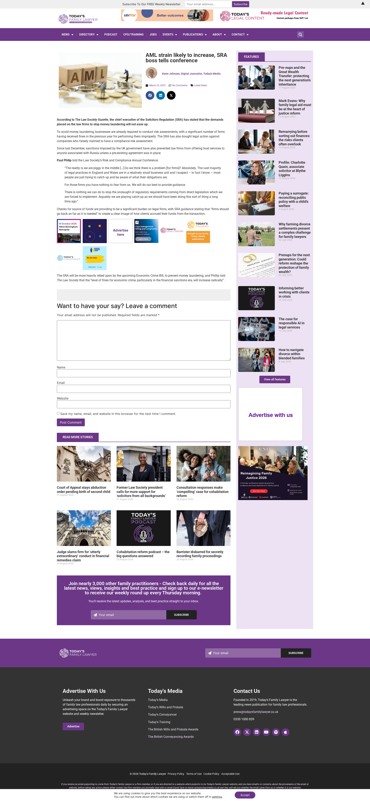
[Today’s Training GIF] (198, 242)
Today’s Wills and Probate (165, 707)
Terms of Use (194, 773)
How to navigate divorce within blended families (292, 354)
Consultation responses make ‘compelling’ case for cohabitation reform (203, 491)
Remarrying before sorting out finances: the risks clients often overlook (294, 138)
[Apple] (285, 732)
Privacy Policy (176, 773)
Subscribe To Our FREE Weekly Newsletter (151, 4)
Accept (245, 795)
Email (61, 382)
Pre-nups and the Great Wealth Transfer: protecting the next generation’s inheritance (295, 76)
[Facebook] (237, 732)
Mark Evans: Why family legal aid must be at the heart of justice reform (295, 107)
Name (61, 367)
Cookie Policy (211, 773)
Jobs (153, 34)
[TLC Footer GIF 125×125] (69, 242)
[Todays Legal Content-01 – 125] (172, 242)
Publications (193, 34)
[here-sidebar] (270, 440)
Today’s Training (159, 722)
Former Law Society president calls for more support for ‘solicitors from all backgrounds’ (141, 491)
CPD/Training (133, 34)
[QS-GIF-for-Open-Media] (95, 242)
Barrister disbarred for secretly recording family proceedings (200, 554)
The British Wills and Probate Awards (173, 729)
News (66, 34)
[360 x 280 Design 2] (273, 499)
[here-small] (120, 242)
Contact (238, 34)
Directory (87, 34)
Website (62, 398)
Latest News (200, 85)
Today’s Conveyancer (162, 714)
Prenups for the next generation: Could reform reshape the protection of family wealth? (294, 263)
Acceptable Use (230, 773)
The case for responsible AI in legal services (291, 323)
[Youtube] (266, 732)
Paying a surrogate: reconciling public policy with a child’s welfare (294, 199)
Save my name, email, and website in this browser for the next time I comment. (118, 413)
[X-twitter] (247, 732)
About (217, 34)
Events (168, 34)
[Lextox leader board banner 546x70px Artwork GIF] (167, 20)
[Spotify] (276, 732)
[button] (150, 95)
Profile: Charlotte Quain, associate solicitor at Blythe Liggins (292, 168)
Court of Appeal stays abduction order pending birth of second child (83, 489)
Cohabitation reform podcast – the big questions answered (143, 554)
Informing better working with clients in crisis (294, 292)
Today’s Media (158, 700)
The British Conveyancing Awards (171, 737)
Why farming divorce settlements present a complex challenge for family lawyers (295, 230)
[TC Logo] (69, 269)
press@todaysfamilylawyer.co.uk (256, 712)
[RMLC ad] (265, 20)
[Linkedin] (257, 732)
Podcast (110, 34)
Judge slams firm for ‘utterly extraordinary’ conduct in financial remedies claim (83, 556)
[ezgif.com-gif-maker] (95, 269)
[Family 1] (146, 242)
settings (217, 796)
